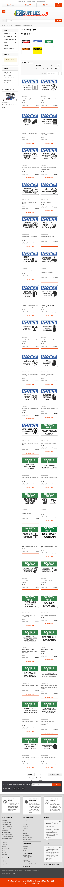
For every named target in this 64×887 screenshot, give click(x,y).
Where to (45, 5)
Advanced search (19, 870)
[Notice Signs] (37, 43)
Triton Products (7, 75)
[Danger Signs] (26, 43)
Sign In (24, 850)
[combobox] (34, 20)
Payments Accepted (27, 822)
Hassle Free (28, 5)
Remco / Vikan (7, 80)
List (31, 62)
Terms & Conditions (27, 837)
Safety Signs (18, 25)
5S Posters (4, 842)
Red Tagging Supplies (7, 834)
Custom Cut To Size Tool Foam (9, 104)
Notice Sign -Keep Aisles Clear (28, 271)
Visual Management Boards (7, 44)
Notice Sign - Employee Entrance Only (49, 408)
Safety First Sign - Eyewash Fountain (30, 685)
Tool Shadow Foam (6, 822)
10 (51, 68)
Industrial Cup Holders (7, 828)
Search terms (10, 870)
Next (56, 68)
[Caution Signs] (37, 50)
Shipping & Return (27, 839)
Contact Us (25, 828)
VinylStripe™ (5, 860)
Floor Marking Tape (6, 824)
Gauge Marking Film (6, 832)
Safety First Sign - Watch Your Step (48, 512)
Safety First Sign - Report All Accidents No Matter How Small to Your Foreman (29, 651)
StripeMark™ (5, 864)
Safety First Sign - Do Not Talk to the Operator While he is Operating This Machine (49, 687)
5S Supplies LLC (7, 72)
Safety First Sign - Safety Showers (48, 615)
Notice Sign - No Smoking (46, 202)
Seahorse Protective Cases (10, 78)
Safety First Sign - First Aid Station (29, 546)
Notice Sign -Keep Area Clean (47, 236)
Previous (38, 65)
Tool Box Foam (8, 36)
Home (3, 25)
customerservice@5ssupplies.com (31, 863)
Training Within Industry (7, 836)
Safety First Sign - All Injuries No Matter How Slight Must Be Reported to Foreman (49, 723)
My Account (25, 846)
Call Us (10, 5)
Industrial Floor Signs (7, 826)
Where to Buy (26, 826)
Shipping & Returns (29, 870)
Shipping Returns (27, 824)
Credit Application (27, 820)
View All (6, 83)
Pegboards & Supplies (7, 838)
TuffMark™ (4, 862)
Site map (4, 870)
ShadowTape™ (5, 830)
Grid (25, 62)
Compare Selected (54, 774)
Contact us (37, 870)
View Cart (25, 848)
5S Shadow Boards (9, 39)
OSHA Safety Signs (27, 25)
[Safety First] (49, 43)
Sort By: (43, 73)
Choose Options (12, 110)
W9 (23, 830)
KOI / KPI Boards (6, 854)
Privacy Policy (26, 835)
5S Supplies (9, 25)
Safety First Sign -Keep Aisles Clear (49, 443)
